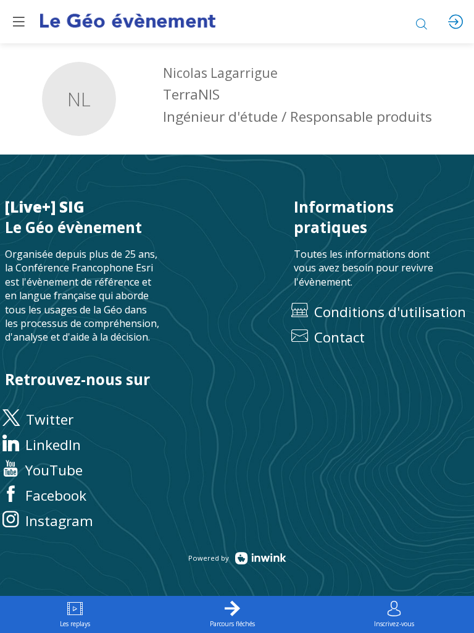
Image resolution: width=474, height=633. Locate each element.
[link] (75, 614)
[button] (18, 21)
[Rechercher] (421, 21)
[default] (381, 337)
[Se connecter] (455, 21)
